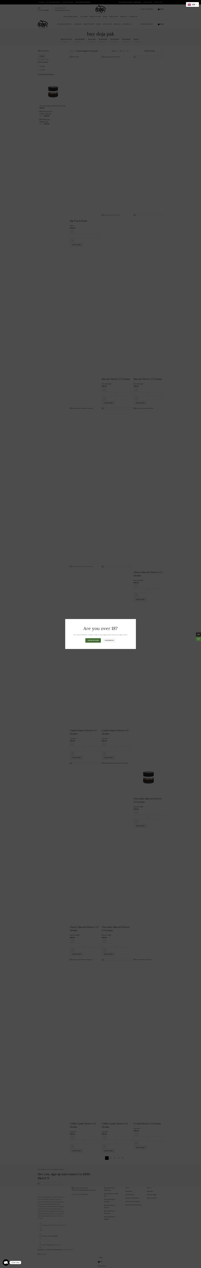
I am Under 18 (109, 640)
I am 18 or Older (93, 640)
